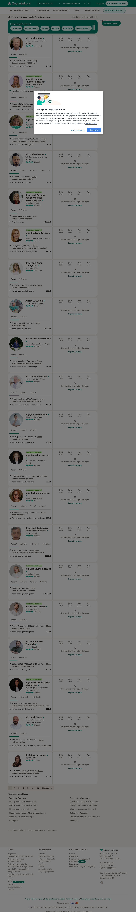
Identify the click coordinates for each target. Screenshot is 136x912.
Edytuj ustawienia (78, 130)
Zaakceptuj (94, 130)
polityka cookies (91, 123)
